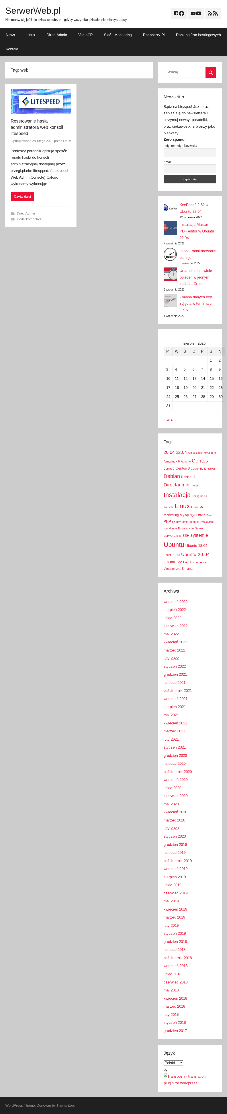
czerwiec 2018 (176, 982)
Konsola (169, 507)
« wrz (168, 419)
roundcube (170, 528)
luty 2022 (171, 658)
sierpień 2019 (175, 877)
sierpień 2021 (175, 707)
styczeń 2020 (175, 836)
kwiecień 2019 (175, 909)
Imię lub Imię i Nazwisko (180, 145)
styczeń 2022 (175, 666)
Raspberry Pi (154, 35)
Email (167, 162)
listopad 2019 (175, 853)
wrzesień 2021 (176, 699)
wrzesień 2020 (176, 780)
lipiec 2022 (172, 618)
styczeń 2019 (175, 933)
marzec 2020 (174, 820)
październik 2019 (178, 861)
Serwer (199, 528)
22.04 (181, 452)
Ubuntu (174, 544)
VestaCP (85, 35)
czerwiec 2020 (176, 796)
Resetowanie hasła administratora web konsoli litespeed (37, 127)
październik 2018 (178, 958)
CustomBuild (198, 468)
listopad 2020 (175, 763)
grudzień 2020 (175, 755)
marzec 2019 (174, 917)
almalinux (210, 453)
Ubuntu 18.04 (196, 546)
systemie (199, 535)
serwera (169, 535)
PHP (167, 521)
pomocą (194, 522)
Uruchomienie (197, 562)
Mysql (184, 515)
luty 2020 (171, 828)
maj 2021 (171, 715)
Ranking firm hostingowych (198, 35)
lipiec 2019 (172, 885)
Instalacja (177, 494)
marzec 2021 (174, 731)
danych (211, 468)
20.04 (169, 452)
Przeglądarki (207, 522)
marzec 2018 (174, 1006)
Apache (186, 461)
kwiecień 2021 (175, 723)
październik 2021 (178, 691)
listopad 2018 (175, 950)
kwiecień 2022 (175, 642)
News (10, 35)
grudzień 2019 (175, 845)
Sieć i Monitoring (118, 35)
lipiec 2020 (172, 788)
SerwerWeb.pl (33, 11)
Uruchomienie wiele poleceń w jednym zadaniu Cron (196, 277)
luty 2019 (171, 925)
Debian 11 (188, 477)
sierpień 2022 (175, 610)
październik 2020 (178, 772)
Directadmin (176, 485)
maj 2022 (171, 634)
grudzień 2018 (175, 942)
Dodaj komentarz (29, 219)
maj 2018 (171, 990)
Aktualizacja (195, 453)
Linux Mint (198, 507)
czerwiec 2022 (176, 626)
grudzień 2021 (175, 674)
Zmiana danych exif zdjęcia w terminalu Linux (196, 303)
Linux (30, 35)
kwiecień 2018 (175, 998)
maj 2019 (171, 901)
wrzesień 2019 (176, 869)
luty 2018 (171, 1015)
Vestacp (169, 568)
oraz (201, 515)
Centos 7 (169, 468)
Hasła (194, 485)
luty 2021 (171, 739)
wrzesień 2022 (176, 602)
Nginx (193, 515)
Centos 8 (183, 468)
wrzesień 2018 (176, 966)
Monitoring (171, 515)
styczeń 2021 (175, 747)
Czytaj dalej (22, 196)
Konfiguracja (199, 496)
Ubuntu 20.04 (195, 554)
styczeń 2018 (175, 1022)
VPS (178, 569)
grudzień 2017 (175, 1031)
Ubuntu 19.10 (172, 555)
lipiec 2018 (172, 974)
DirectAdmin (57, 35)
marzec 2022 (174, 650)
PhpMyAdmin (180, 522)
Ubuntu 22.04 (176, 562)
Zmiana (187, 568)
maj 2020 (171, 804)
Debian (172, 476)
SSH (185, 535)
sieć (178, 536)
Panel (209, 515)
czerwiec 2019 (176, 893)
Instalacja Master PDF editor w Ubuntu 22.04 (197, 231)
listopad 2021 (175, 683)
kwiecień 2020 (175, 812)
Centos (200, 461)
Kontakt (12, 49)
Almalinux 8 (172, 461)
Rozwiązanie (186, 528)
